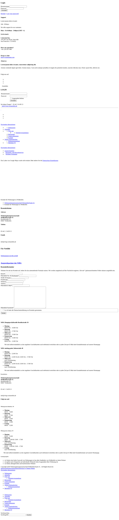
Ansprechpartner (9, 151)
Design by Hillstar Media (27, 468)
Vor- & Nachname (10, 276)
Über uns (7, 476)
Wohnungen (8, 473)
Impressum (4, 468)
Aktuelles (7, 475)
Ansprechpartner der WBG (11, 263)
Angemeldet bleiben (18, 98)
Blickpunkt (7, 480)
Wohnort (3, 281)
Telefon (3, 283)
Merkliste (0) (8, 488)
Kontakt (6, 483)
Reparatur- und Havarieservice (15, 152)
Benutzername (5, 6)
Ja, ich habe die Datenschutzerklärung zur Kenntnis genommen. (23, 310)
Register (3, 13)
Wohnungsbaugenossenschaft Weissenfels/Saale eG (19, 203)
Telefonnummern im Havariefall (9, 256)
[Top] (1, 518)
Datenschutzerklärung (13, 468)
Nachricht (7, 307)
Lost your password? (13, 13)
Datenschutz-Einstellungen (50, 160)
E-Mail (6, 285)
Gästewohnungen (9, 481)
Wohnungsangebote (14, 487)
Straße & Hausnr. (6, 278)
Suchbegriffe (4, 515)
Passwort (3, 8)
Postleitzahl (4, 279)
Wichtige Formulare (11, 154)
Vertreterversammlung (14, 478)
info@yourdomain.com (7, 57)
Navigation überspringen (8, 124)
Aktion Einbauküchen (10, 485)
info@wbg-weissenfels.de (9, 106)
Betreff (3, 274)
